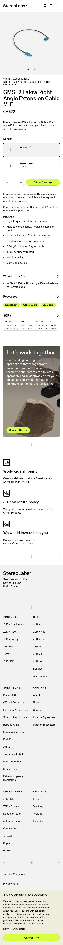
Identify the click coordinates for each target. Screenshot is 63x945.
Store (6, 79)
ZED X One (39, 639)
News (36, 702)
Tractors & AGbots (13, 754)
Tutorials (8, 835)
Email (36, 799)
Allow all (29, 937)
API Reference (11, 821)
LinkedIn (38, 821)
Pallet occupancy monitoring (13, 778)
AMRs (6, 746)
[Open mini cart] (51, 6)
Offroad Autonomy (13, 702)
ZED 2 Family (10, 639)
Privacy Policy (11, 883)
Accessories (21, 79)
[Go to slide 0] (28, 69)
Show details (18, 928)
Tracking (38, 806)
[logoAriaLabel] (15, 6)
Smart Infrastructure (15, 717)
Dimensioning (11, 769)
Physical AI (9, 695)
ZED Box (8, 646)
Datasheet (11, 304)
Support (8, 843)
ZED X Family (10, 631)
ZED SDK (8, 661)
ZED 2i (37, 646)
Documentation (12, 813)
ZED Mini (38, 653)
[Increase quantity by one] (21, 182)
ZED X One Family (13, 624)
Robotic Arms (11, 724)
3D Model (48, 304)
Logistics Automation (15, 709)
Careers (37, 709)
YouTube (37, 813)
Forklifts (8, 739)
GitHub (7, 850)
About (36, 695)
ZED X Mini (39, 631)
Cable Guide (20, 262)
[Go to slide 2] (35, 69)
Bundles (37, 668)
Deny (6, 928)
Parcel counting (12, 761)
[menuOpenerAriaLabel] (57, 6)
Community (9, 828)
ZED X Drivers (11, 806)
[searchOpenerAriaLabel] (45, 6)
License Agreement (44, 717)
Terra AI (7, 653)
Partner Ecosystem (44, 724)
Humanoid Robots (13, 732)
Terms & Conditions (14, 874)
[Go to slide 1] (31, 69)
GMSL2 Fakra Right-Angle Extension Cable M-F (27, 83)
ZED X (36, 624)
